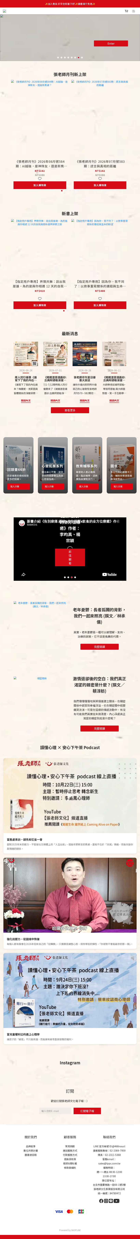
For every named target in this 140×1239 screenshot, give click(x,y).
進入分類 (14, 486)
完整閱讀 (99, 647)
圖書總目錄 (31, 1155)
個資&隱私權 (70, 1163)
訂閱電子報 (87, 1111)
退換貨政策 (70, 1159)
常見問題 (70, 1146)
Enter (111, 43)
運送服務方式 (70, 1150)
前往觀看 (70, 557)
